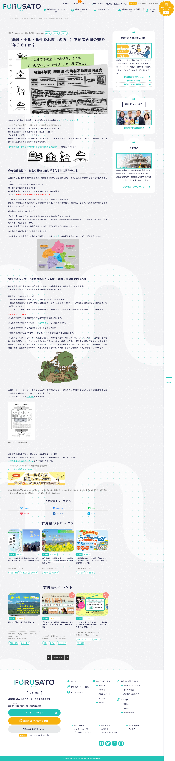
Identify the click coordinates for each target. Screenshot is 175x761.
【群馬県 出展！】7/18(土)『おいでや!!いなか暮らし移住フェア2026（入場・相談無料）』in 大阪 (92, 560)
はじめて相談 (128, 690)
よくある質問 (133, 725)
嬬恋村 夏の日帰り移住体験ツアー (22, 622)
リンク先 (56, 236)
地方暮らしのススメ (131, 694)
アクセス (131, 729)
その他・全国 (128, 712)
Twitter (26, 508)
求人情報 (101, 698)
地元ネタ (101, 685)
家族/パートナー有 (84, 639)
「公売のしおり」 (43, 323)
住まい (63, 33)
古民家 (55, 33)
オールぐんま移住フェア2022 (20, 469)
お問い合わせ (79, 725)
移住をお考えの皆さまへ (130, 681)
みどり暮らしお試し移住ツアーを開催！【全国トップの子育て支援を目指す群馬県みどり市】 (58, 560)
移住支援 (24, 573)
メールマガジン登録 (109, 732)
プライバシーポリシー (82, 732)
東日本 (126, 704)
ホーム (10, 18)
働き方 (52, 643)
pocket (26, 513)
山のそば (34, 573)
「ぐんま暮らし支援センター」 (21, 461)
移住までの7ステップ (131, 685)
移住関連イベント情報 (80, 687)
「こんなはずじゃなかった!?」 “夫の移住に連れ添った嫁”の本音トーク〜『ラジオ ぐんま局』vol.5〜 (91, 624)
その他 (101, 702)
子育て (46, 573)
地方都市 (90, 573)
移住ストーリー (77, 692)
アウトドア (25, 643)
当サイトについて (81, 729)
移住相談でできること (134, 76)
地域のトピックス (21, 18)
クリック (30, 396)
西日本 (126, 708)
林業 (45, 643)
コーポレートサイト (34, 712)
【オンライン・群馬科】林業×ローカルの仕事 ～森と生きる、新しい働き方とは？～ (57, 624)
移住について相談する (134, 84)
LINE (93, 508)
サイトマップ (106, 725)
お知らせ (19, 554)
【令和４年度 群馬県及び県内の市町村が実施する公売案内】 (34, 147)
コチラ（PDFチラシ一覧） (70, 120)
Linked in (60, 513)
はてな (93, 513)
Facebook (59, 508)
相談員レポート (104, 694)
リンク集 (124, 699)
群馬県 (32, 18)
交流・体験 (14, 573)
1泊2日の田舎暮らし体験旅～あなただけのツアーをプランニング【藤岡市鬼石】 (24, 559)
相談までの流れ (134, 80)
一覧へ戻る (58, 657)
